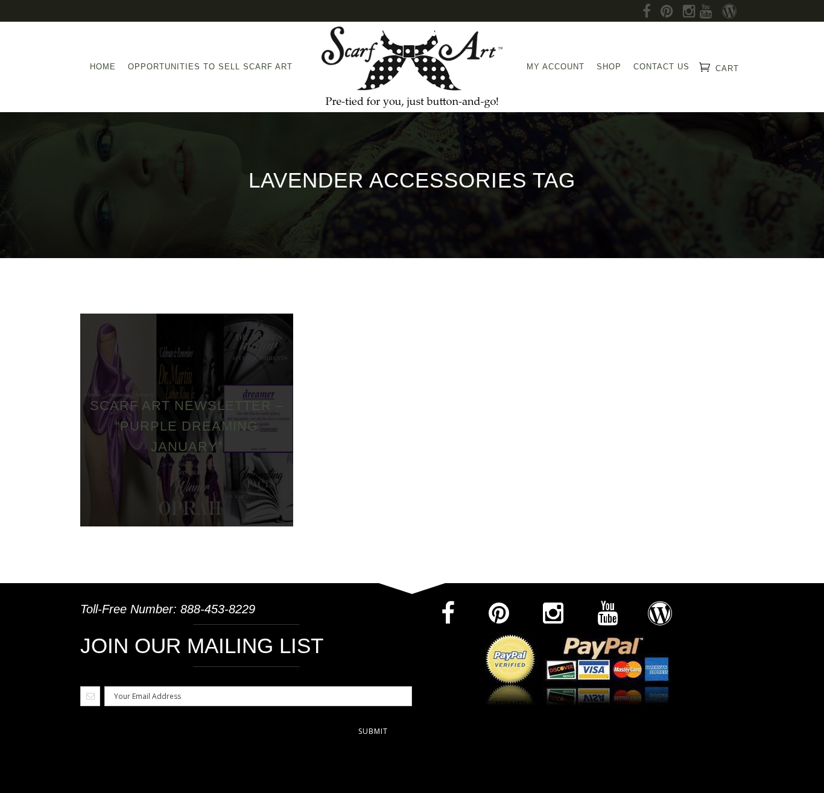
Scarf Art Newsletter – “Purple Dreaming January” (187, 426)
